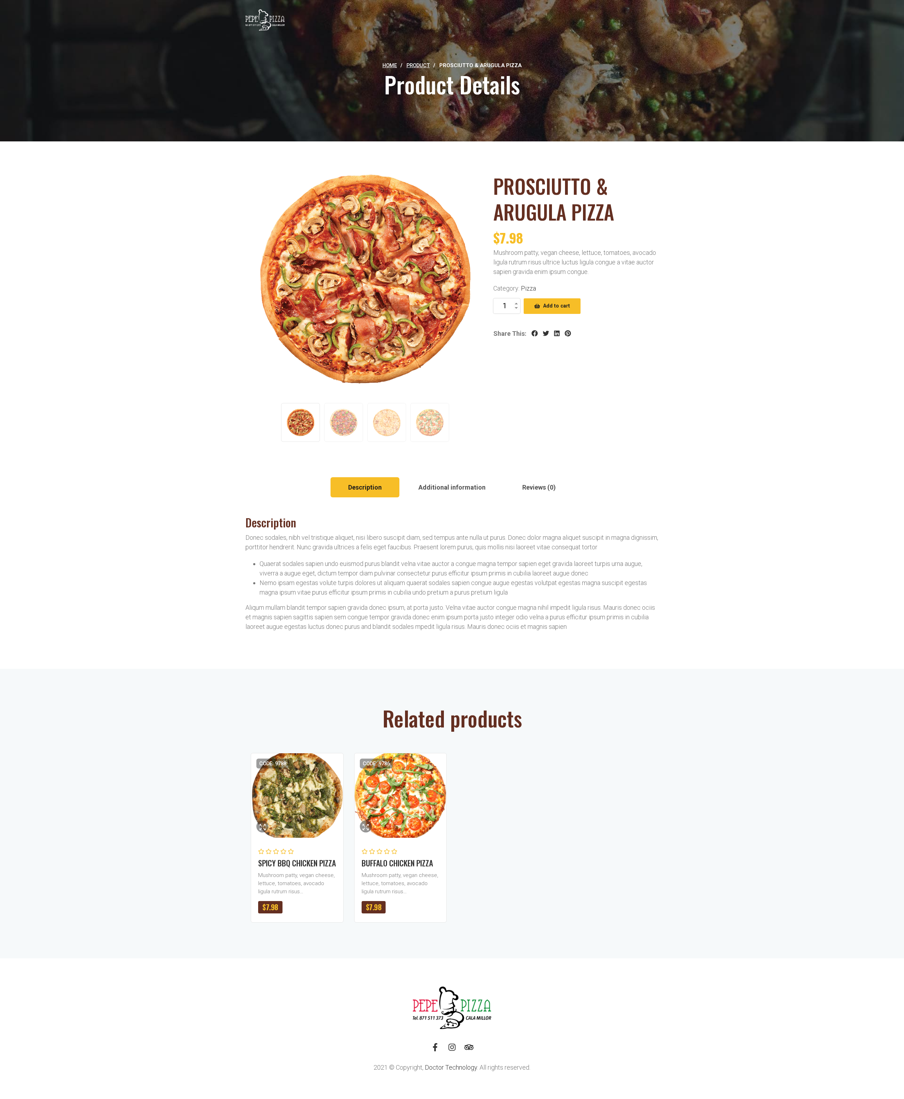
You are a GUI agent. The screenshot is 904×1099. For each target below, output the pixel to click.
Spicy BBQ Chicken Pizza (297, 863)
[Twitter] (546, 334)
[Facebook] (534, 334)
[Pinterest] (568, 334)
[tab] (365, 487)
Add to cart (556, 306)
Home (389, 65)
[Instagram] (452, 1050)
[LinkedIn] (557, 334)
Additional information (452, 487)
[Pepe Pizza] (265, 20)
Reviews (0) (539, 487)
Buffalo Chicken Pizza (397, 863)
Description (365, 487)
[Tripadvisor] (469, 1050)
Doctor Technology (451, 1067)
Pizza (528, 288)
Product (418, 65)
